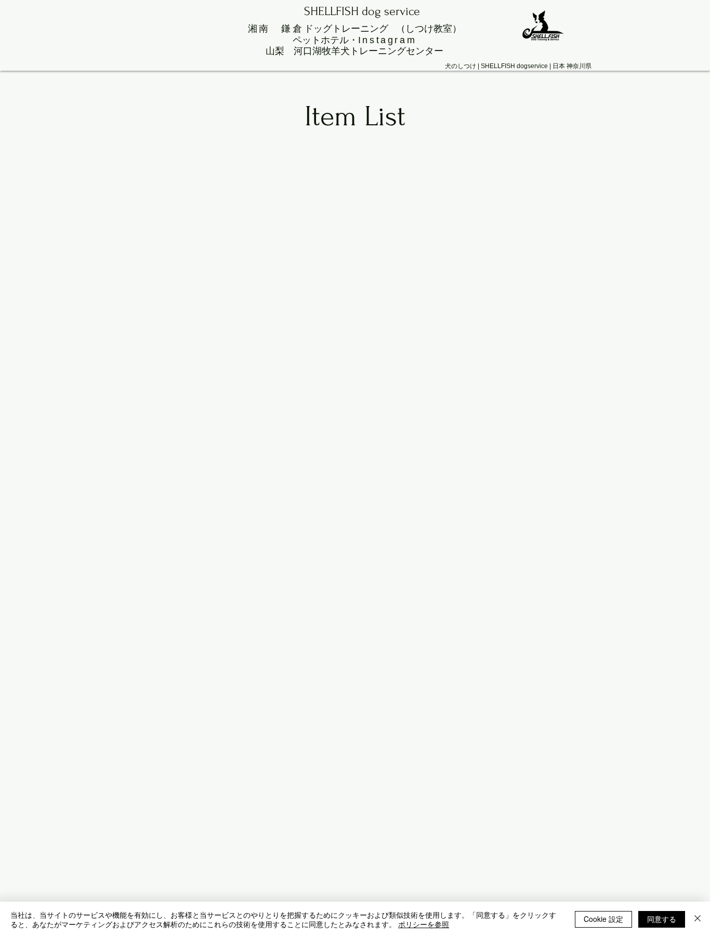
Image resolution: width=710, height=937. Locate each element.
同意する (661, 919)
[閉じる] (697, 919)
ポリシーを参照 (423, 924)
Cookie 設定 (603, 919)
